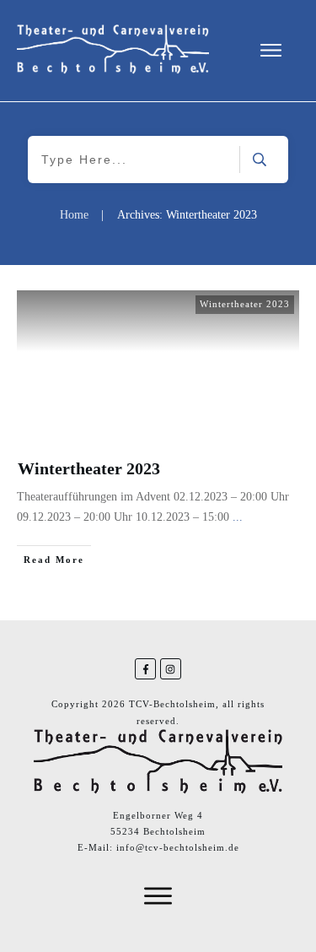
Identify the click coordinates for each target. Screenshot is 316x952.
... (238, 517)
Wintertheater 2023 (245, 304)
